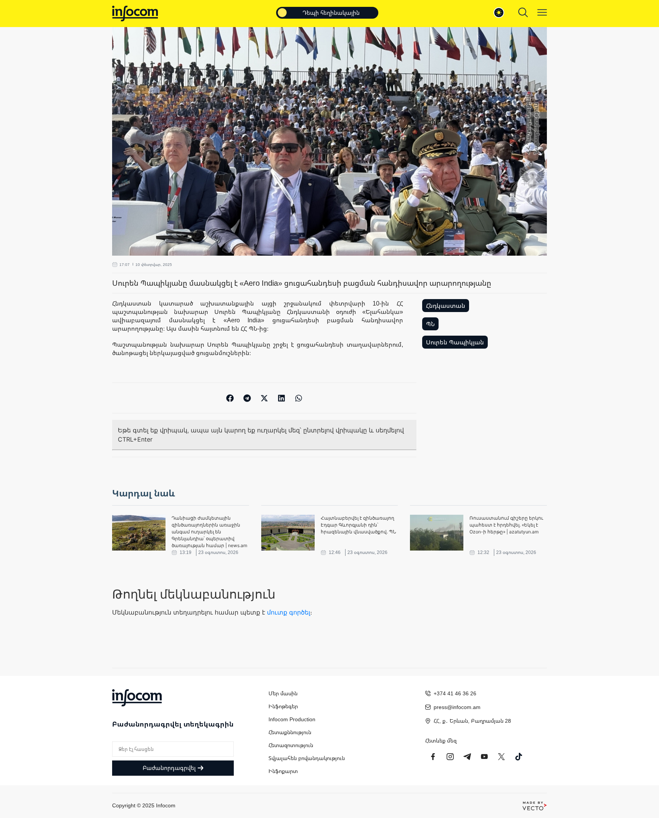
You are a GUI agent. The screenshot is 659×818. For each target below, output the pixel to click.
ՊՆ (430, 324)
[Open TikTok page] (518, 756)
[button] (230, 398)
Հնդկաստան (445, 305)
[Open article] (139, 533)
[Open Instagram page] (450, 756)
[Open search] (523, 12)
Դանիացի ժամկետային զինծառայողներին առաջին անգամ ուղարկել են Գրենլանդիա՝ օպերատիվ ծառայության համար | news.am (209, 531)
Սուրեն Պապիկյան (455, 342)
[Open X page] (501, 756)
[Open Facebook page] (432, 756)
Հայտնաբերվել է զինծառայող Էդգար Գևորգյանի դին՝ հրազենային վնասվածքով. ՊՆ (358, 525)
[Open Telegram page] (467, 756)
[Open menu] (542, 12)
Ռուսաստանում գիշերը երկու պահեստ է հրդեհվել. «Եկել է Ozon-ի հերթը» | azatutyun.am (506, 525)
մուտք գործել (288, 612)
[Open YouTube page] (484, 756)
